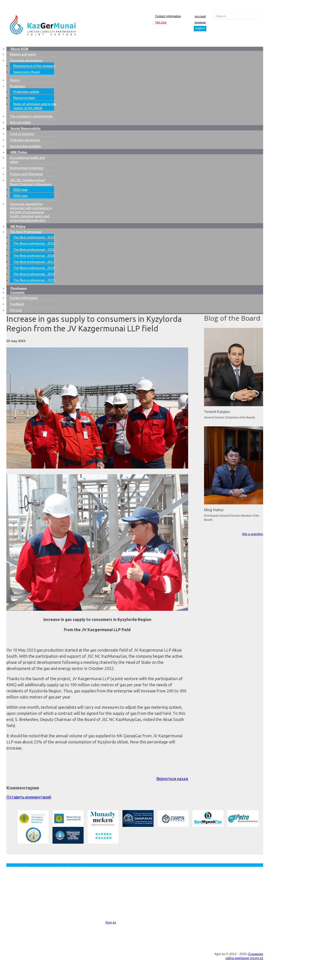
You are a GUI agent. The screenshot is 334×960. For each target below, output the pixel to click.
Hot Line (160, 22)
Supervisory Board (26, 72)
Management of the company (34, 66)
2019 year (20, 189)
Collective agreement (25, 140)
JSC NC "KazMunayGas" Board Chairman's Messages (93, 911)
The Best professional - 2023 (34, 280)
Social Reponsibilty (25, 128)
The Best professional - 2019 (34, 274)
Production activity (26, 91)
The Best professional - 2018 (34, 268)
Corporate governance (26, 60)
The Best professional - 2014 (34, 243)
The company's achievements (31, 116)
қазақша (200, 22)
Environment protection (26, 168)
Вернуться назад (172, 778)
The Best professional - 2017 (34, 262)
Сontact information (168, 16)
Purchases (18, 288)
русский (200, 16)
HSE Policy (18, 152)
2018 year (20, 196)
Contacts (17, 292)
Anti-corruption (20, 122)
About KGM (19, 49)
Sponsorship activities (25, 146)
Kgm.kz (110, 922)
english (200, 28)
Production (17, 86)
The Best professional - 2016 (34, 255)
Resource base (24, 98)
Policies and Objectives (26, 174)
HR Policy (17, 226)
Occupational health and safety (77, 894)
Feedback (17, 304)
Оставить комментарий (28, 797)
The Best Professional (25, 232)
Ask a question (252, 534)
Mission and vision (23, 54)
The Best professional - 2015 (34, 249)
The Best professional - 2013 (34, 237)
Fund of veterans (22, 134)
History (15, 80)
